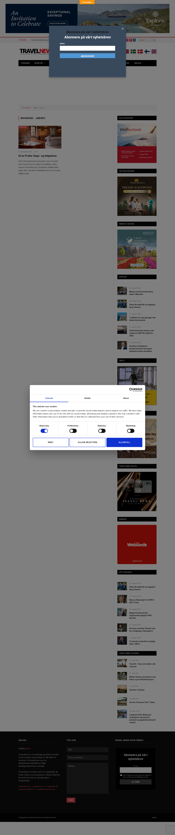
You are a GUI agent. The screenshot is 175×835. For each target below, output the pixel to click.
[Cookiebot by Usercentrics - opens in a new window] (131, 390)
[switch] (73, 431)
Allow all (124, 442)
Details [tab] (87, 398)
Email (62, 43)
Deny (51, 442)
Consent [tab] (49, 398)
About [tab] (126, 398)
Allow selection (87, 442)
